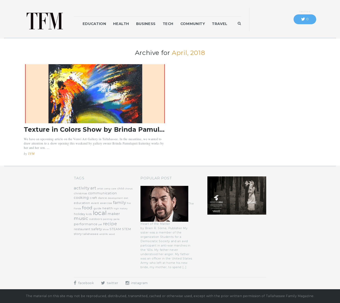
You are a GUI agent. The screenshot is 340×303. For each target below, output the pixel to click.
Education (94, 24)
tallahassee (90, 233)
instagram (139, 283)
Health (121, 24)
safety (96, 229)
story (78, 234)
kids (89, 214)
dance (102, 197)
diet (126, 198)
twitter (112, 283)
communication (102, 193)
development (115, 198)
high (116, 208)
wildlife (103, 234)
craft (93, 198)
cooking (81, 198)
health (107, 208)
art (93, 187)
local (100, 212)
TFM (31, 153)
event (95, 203)
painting (108, 219)
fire (129, 203)
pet (100, 224)
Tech (168, 24)
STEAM (115, 229)
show (106, 229)
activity (81, 187)
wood (112, 234)
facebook (85, 283)
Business (146, 24)
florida (77, 208)
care (113, 188)
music (81, 218)
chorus (128, 188)
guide (97, 208)
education (82, 203)
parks (117, 219)
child (120, 188)
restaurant (82, 229)
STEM (126, 229)
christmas (80, 193)
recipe (110, 223)
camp (107, 188)
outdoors (95, 219)
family (119, 202)
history (124, 208)
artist (100, 188)
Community (192, 24)
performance (85, 224)
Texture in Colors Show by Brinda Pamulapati (100, 129)
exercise (106, 203)
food (87, 207)
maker (114, 214)
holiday (79, 214)
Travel (219, 24)
